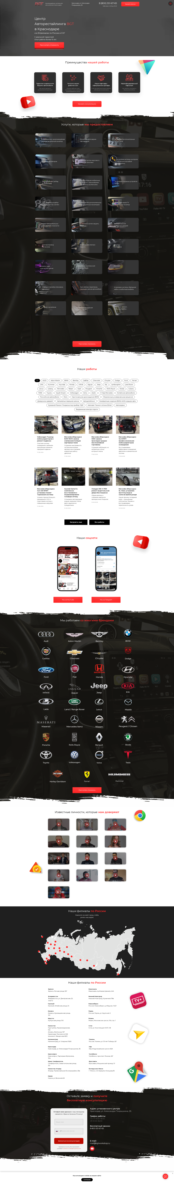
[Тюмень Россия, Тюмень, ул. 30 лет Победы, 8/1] (71, 956)
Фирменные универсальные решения (118, 397)
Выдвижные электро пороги (87, 409)
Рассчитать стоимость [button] (49, 45)
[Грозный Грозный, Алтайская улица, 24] (45, 961)
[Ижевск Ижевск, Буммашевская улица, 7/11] (60, 951)
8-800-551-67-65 (97, 1128)
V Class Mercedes (106, 393)
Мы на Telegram (106, 600)
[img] (51, 308)
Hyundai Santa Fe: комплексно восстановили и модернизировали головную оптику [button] (71, 493)
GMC (42, 384)
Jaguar (90, 384)
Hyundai (62, 384)
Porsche (99, 389)
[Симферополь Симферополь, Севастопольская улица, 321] (39, 951)
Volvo (85, 393)
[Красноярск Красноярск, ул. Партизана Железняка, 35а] (87, 960)
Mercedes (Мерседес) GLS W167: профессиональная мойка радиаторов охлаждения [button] (127, 441)
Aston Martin (55, 380)
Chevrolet (96, 380)
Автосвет (117, 266)
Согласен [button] (87, 1179)
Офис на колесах (50, 307)
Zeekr (94, 393)
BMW (66, 380)
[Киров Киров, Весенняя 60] (59, 948)
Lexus (41, 389)
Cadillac (86, 380)
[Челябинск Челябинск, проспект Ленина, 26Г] (68, 954)
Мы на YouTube (68, 600)
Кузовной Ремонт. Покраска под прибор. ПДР (65, 405)
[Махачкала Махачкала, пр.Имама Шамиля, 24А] (46, 964)
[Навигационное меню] (170, 3)
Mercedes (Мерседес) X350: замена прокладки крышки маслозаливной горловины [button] (100, 441)
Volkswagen (74, 393)
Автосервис (120, 405)
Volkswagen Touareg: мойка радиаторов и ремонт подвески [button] (45, 439)
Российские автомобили (49, 397)
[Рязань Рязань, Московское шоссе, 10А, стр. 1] (54, 948)
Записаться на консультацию (69, 1141)
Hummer (51, 384)
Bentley (76, 380)
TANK (40, 393)
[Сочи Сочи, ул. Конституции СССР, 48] (48, 960)
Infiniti (81, 384)
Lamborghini (115, 384)
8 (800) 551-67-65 (108, 3)
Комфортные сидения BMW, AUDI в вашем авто (117, 401)
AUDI (44, 380)
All (37, 380)
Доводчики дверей (45, 401)
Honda (71, 384)
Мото (65, 397)
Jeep (99, 384)
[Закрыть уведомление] (173, 1173)
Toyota (49, 393)
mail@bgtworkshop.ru (100, 1143)
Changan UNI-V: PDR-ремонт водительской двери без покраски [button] (100, 491)
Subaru (131, 389)
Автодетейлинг (89, 401)
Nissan (71, 389)
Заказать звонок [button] (130, 4)
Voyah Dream (61, 393)
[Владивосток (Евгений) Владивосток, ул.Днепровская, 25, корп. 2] (118, 974)
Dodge (117, 380)
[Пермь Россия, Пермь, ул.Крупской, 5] (67, 947)
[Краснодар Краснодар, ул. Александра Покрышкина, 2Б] (47, 958)
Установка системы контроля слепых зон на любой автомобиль (127, 161)
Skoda (122, 389)
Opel (79, 389)
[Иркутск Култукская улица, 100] (94, 966)
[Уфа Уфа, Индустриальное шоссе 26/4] (64, 952)
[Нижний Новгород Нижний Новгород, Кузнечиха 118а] (55, 945)
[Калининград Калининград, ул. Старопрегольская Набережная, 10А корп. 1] (42, 937)
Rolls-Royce (111, 389)
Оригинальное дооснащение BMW (85, 397)
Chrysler (107, 380)
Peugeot (88, 389)
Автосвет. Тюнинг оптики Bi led (99, 405)
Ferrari (134, 380)
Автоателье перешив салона (68, 401)
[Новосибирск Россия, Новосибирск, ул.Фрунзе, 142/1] (80, 960)
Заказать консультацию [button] (87, 104)
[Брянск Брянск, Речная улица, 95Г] (48, 943)
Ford (126, 380)
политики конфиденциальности (71, 1148)
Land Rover (129, 384)
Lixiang (50, 389)
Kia (106, 384)
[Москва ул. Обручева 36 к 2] (51, 944)
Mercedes (60, 389)
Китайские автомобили (126, 393)
